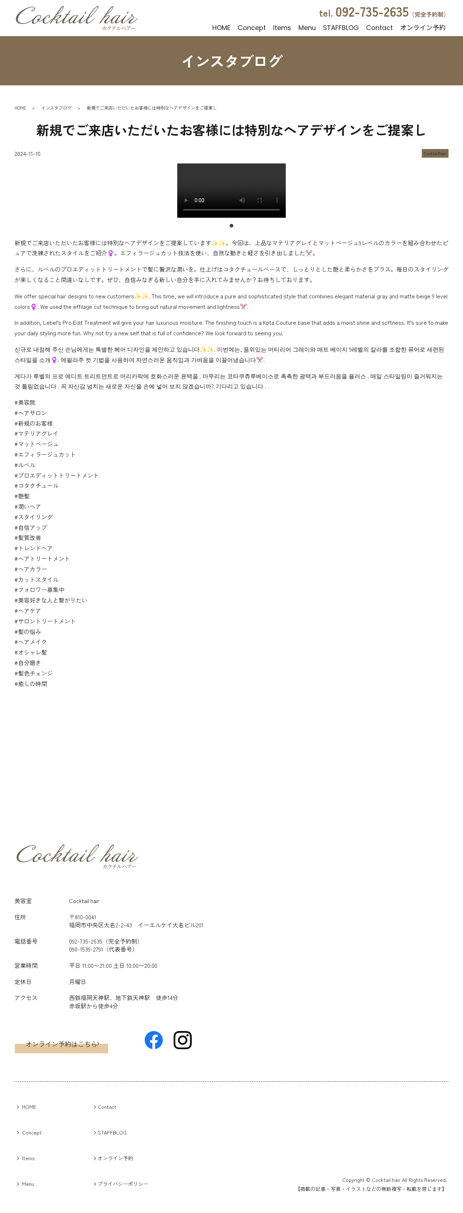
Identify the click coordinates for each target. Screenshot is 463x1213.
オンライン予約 (423, 27)
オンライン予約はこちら (61, 1043)
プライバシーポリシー (123, 1183)
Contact (379, 27)
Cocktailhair (435, 153)
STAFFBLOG (341, 27)
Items (282, 27)
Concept (252, 27)
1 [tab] (231, 225)
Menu (307, 27)
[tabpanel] (231, 191)
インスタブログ (56, 108)
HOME (221, 27)
